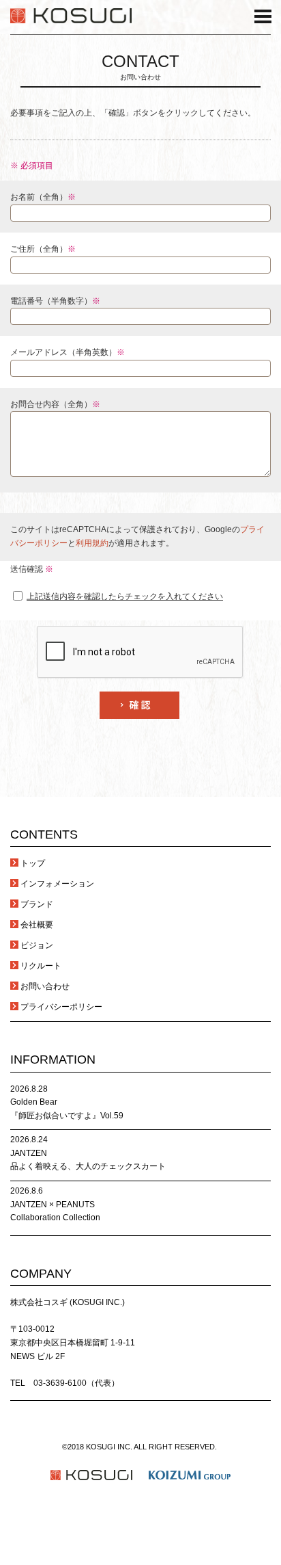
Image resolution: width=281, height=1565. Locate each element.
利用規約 (92, 543)
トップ (32, 863)
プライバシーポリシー (61, 1007)
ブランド (36, 904)
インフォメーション (57, 884)
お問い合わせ (45, 986)
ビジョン (36, 945)
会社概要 (36, 925)
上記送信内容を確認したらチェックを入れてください (125, 596)
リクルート (40, 966)
